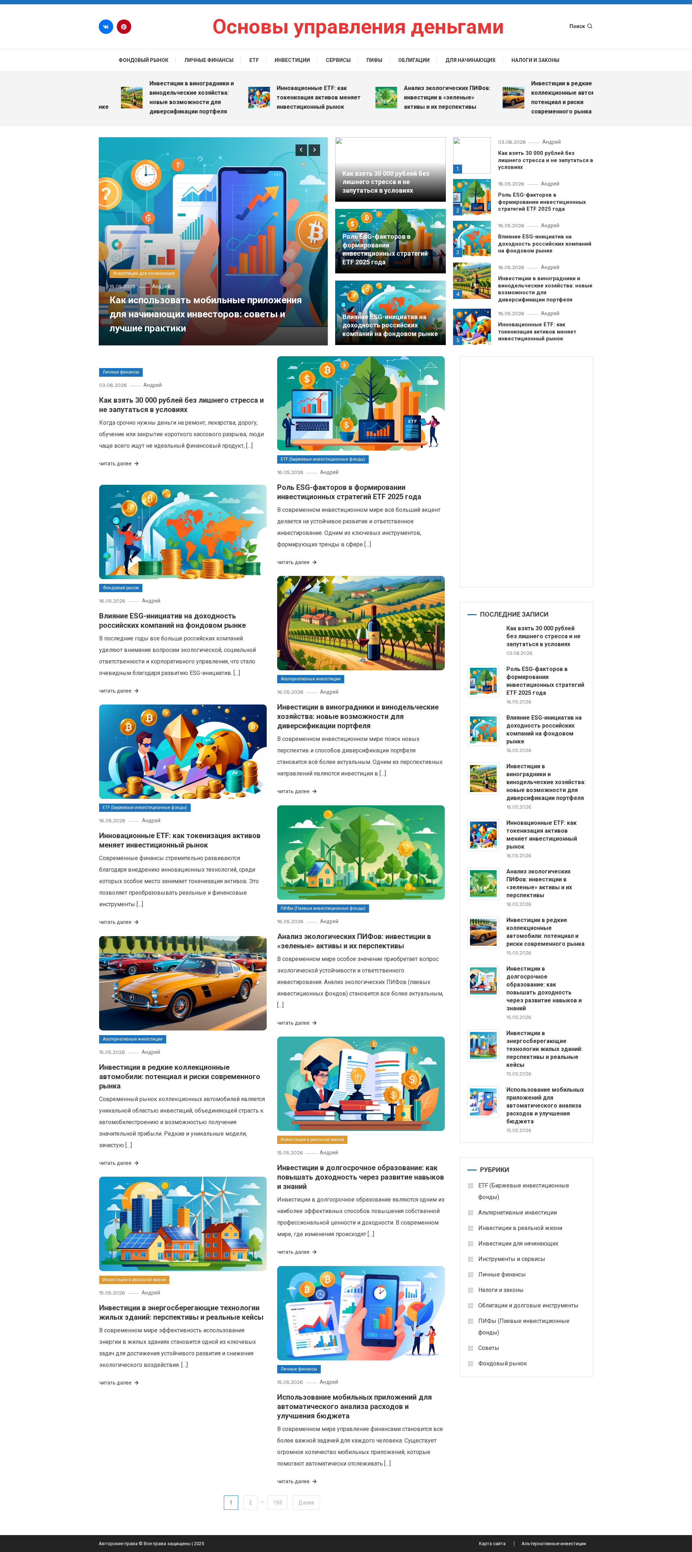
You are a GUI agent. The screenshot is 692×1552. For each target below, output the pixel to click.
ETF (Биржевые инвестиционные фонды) (323, 459)
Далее (306, 1503)
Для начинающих (470, 60)
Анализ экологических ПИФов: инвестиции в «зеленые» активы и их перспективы (410, 97)
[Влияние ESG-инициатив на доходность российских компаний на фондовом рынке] (483, 730)
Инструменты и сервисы (511, 1259)
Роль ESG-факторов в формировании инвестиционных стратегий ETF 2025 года (542, 202)
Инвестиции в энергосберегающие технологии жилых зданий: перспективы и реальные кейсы (544, 1049)
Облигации (414, 60)
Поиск (577, 26)
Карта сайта (492, 1543)
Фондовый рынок (143, 60)
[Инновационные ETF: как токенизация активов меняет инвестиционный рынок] (483, 835)
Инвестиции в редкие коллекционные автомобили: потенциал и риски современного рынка (535, 97)
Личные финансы (209, 60)
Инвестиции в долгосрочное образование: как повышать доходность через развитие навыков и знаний (360, 1177)
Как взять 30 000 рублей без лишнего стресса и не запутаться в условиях (385, 182)
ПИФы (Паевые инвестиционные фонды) (323, 908)
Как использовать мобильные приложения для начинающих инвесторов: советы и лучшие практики (206, 314)
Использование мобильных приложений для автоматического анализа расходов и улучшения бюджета (354, 1406)
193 (277, 1503)
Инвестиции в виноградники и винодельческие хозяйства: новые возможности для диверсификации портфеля (154, 97)
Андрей (161, 286)
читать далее (116, 463)
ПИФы (374, 60)
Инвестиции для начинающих (144, 273)
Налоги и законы (535, 60)
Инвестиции (292, 60)
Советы (488, 1348)
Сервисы (338, 60)
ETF (254, 60)
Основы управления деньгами (358, 27)
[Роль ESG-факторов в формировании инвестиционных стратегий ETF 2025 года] (483, 681)
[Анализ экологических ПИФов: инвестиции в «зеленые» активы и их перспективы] (483, 884)
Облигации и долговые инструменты (528, 1305)
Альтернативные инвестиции (311, 678)
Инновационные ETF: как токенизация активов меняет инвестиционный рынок (282, 97)
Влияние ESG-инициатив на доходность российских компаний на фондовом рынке (390, 325)
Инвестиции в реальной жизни (312, 1139)
